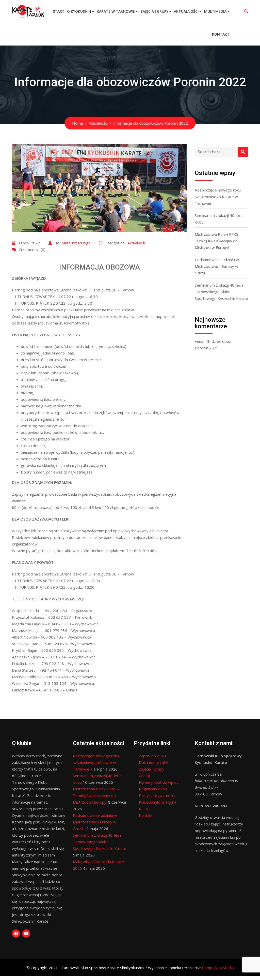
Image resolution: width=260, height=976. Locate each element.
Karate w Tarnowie (116, 11)
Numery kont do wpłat (158, 782)
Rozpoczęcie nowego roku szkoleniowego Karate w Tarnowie (218, 196)
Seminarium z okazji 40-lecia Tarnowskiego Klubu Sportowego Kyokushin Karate (221, 292)
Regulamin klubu (153, 788)
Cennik (144, 775)
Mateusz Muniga (76, 242)
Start (58, 11)
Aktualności (186, 11)
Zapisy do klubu (152, 755)
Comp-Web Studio (218, 967)
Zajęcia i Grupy (154, 11)
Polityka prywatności (157, 795)
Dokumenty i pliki (153, 762)
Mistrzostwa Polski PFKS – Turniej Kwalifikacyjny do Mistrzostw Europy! (218, 241)
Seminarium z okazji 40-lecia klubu (219, 219)
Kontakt (221, 34)
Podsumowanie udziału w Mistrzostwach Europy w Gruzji (217, 266)
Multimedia (215, 11)
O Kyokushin (79, 11)
